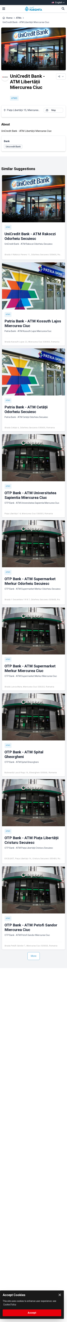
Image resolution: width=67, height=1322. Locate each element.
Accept (32, 1312)
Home (9, 18)
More (33, 956)
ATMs (19, 18)
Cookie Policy (9, 1304)
